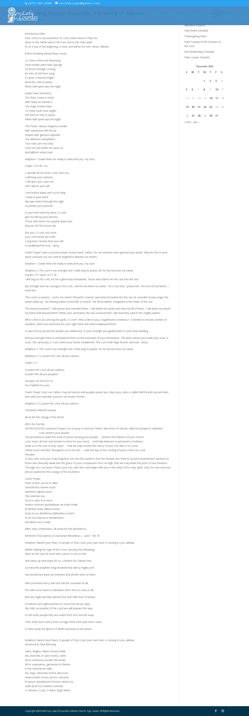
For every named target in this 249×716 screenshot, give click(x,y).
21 (199, 107)
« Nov (187, 122)
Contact (138, 15)
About (123, 15)
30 (210, 115)
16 (210, 98)
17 (216, 98)
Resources (178, 15)
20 (193, 107)
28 (199, 115)
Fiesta (195, 15)
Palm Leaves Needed (196, 57)
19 (187, 107)
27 (193, 115)
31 (216, 115)
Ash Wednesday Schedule (199, 51)
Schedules (228, 15)
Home (110, 15)
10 (216, 89)
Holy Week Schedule (196, 30)
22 (204, 107)
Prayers (210, 15)
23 (210, 107)
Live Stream (157, 15)
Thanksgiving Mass (195, 36)
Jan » (196, 122)
